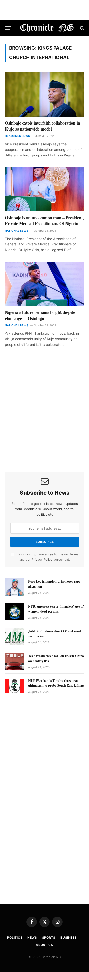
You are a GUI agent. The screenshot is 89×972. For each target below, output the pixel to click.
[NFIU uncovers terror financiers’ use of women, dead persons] (14, 611)
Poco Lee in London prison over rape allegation (54, 584)
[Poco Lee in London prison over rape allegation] (14, 586)
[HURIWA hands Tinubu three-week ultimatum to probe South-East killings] (14, 686)
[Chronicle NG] (47, 28)
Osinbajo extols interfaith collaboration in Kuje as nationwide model (42, 126)
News (32, 937)
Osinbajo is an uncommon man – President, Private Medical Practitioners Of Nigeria (44, 220)
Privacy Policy (42, 559)
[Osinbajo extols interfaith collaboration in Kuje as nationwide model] (44, 94)
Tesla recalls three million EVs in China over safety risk (56, 658)
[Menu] (8, 28)
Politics (14, 937)
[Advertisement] (44, 416)
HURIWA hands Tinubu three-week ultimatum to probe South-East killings (56, 683)
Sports (48, 937)
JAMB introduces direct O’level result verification (55, 633)
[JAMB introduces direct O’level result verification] (14, 636)
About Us (44, 945)
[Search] (81, 28)
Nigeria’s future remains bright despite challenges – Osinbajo (40, 315)
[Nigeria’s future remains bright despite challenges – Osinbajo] (44, 284)
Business (68, 937)
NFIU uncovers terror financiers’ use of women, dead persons (55, 609)
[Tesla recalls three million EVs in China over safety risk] (14, 661)
